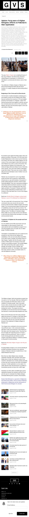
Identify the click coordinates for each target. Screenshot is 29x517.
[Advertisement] (14, 138)
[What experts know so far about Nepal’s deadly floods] (4, 405)
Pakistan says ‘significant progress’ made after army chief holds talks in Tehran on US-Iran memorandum (18, 439)
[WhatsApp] (23, 53)
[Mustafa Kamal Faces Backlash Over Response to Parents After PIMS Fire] (4, 391)
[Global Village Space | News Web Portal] (14, 5)
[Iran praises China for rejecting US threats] (4, 398)
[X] (19, 53)
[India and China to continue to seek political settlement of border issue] (4, 432)
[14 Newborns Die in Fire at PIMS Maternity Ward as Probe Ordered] (4, 419)
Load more (14, 472)
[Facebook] (16, 53)
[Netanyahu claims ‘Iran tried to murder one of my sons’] (4, 467)
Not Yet (11, 513)
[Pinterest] (14, 484)
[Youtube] (19, 484)
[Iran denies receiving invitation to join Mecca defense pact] (4, 460)
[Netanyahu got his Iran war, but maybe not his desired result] (4, 453)
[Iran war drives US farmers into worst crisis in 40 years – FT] (4, 425)
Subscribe (22, 513)
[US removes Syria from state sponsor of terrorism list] (4, 446)
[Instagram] (12, 484)
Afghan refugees (10, 75)
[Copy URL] (26, 53)
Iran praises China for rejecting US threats (18, 396)
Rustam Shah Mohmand (7, 49)
